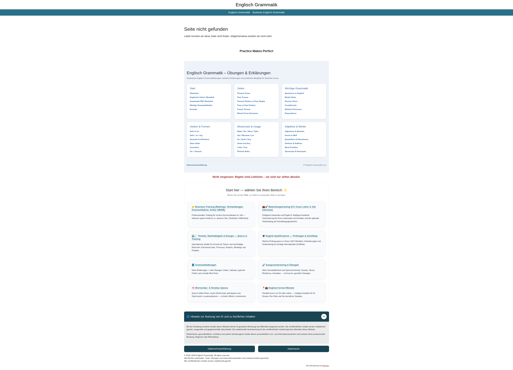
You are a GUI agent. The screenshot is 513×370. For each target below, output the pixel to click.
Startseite (194, 93)
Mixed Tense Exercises (247, 113)
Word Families (291, 147)
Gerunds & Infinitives (199, 139)
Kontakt (193, 109)
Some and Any (243, 143)
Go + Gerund (195, 151)
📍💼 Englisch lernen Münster (278, 288)
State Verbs (195, 143)
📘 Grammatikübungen (204, 265)
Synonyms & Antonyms (295, 151)
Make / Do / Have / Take (247, 131)
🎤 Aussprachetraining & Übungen (280, 265)
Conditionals (291, 105)
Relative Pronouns (293, 109)
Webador (325, 366)
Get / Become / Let (245, 135)
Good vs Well (291, 135)
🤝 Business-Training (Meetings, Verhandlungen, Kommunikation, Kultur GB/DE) (217, 208)
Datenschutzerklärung (197, 165)
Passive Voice (291, 101)
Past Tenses (242, 97)
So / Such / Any (244, 139)
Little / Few (242, 147)
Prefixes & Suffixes (293, 143)
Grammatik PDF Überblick (201, 101)
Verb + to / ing (196, 135)
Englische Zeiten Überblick (202, 97)
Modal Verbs (290, 97)
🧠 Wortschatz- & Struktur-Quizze (210, 288)
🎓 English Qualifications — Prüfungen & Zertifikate (290, 236)
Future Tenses (243, 109)
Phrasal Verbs (243, 151)
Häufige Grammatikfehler (201, 105)
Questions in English (294, 93)
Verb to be (194, 131)
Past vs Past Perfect (246, 105)
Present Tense (243, 93)
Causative (194, 147)
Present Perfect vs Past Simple (251, 101)
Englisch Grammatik (256, 4)
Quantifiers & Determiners (296, 139)
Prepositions (290, 113)
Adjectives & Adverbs (294, 131)
